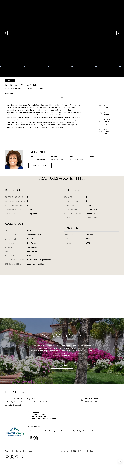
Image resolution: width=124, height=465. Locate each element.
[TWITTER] (17, 457)
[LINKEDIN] (12, 457)
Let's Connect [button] (62, 366)
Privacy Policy (86, 451)
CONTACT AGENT (40, 165)
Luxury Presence (24, 451)
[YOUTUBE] (22, 457)
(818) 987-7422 (57, 159)
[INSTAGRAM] (7, 457)
